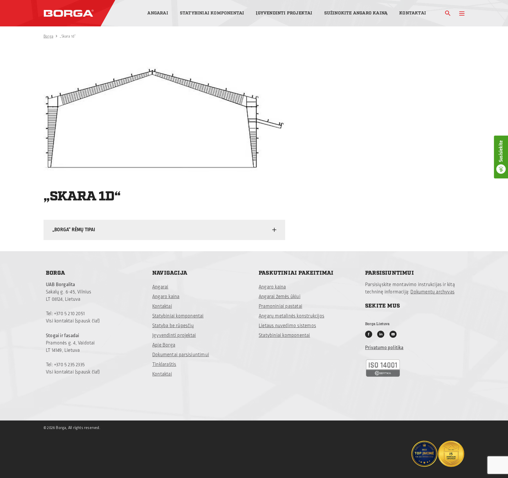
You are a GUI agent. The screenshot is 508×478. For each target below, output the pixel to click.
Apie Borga (163, 345)
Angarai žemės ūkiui (279, 296)
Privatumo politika (384, 347)
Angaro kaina (165, 296)
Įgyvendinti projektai (284, 13)
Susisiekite (500, 151)
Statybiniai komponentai (212, 13)
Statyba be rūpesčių (173, 325)
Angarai (157, 13)
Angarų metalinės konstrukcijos (291, 316)
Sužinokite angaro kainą (356, 13)
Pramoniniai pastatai (280, 306)
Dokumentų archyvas (432, 291)
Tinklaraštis (164, 364)
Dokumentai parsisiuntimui (180, 354)
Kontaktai (412, 13)
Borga (48, 36)
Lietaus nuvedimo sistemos (287, 325)
